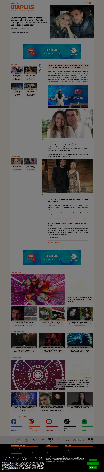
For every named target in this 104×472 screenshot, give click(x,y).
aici (14, 466)
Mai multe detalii (10, 460)
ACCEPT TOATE (93, 460)
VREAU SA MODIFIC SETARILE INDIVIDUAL (93, 464)
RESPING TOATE (93, 467)
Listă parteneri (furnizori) (50, 462)
